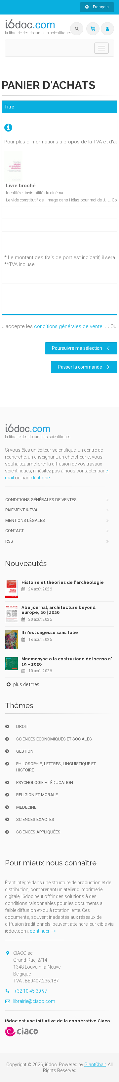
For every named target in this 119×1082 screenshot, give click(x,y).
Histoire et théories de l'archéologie (62, 582)
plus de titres (25, 684)
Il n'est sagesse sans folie (49, 632)
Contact (14, 530)
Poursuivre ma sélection (77, 348)
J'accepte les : (59, 326)
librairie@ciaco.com (34, 1001)
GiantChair (95, 1064)
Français (100, 7)
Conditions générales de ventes (41, 499)
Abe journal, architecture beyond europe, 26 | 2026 (58, 610)
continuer (40, 931)
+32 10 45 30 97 (30, 991)
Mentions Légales (25, 520)
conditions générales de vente (68, 326)
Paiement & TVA (21, 509)
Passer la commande (80, 367)
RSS (9, 541)
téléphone (39, 477)
